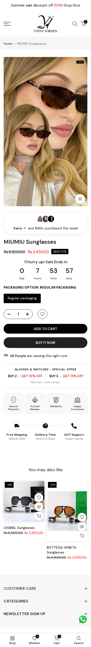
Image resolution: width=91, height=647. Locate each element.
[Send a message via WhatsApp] (83, 619)
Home (8, 44)
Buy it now (45, 342)
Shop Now (71, 5)
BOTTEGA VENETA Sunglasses (61, 549)
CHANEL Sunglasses (19, 527)
